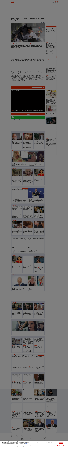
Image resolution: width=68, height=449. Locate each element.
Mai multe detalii (26, 443)
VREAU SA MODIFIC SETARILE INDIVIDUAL (60, 445)
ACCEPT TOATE (61, 443)
